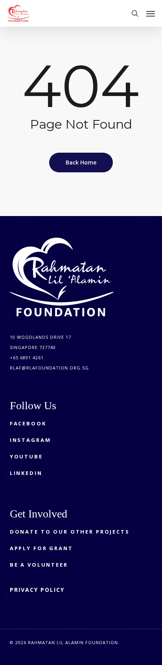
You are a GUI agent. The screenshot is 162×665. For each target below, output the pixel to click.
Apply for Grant (41, 548)
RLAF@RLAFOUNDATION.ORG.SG (49, 368)
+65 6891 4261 (27, 357)
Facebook (28, 423)
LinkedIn (26, 473)
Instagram (30, 439)
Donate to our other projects (70, 531)
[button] (150, 13)
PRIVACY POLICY (37, 589)
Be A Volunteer (39, 564)
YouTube (26, 456)
